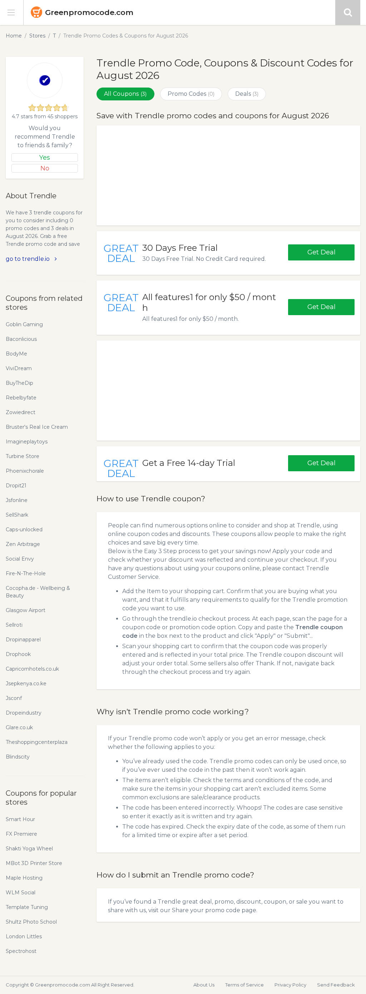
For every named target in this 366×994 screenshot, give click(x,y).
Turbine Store (22, 456)
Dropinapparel (23, 639)
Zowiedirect (20, 412)
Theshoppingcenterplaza (37, 742)
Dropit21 (16, 485)
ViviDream (19, 368)
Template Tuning (27, 907)
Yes (44, 157)
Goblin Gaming (24, 324)
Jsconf (14, 698)
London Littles (24, 936)
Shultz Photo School (31, 922)
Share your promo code (206, 910)
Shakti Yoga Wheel (29, 848)
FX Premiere (21, 834)
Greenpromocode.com (89, 12)
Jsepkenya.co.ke (26, 683)
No (44, 168)
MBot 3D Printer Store (34, 863)
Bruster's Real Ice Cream (37, 427)
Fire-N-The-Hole (26, 573)
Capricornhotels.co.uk (32, 669)
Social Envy (20, 559)
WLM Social (20, 892)
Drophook (18, 654)
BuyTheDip (19, 383)
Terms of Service (244, 985)
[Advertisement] (228, 175)
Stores (37, 36)
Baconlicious (21, 339)
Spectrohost (21, 951)
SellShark (17, 515)
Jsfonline (17, 500)
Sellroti (14, 625)
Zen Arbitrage (23, 544)
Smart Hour (20, 819)
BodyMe (16, 354)
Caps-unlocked (24, 529)
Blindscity (18, 757)
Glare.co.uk (19, 727)
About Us (203, 985)
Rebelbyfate (21, 397)
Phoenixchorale (25, 471)
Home (14, 36)
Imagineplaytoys (27, 441)
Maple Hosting (24, 878)
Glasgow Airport (25, 610)
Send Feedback (336, 985)
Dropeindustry (23, 713)
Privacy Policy (290, 985)
